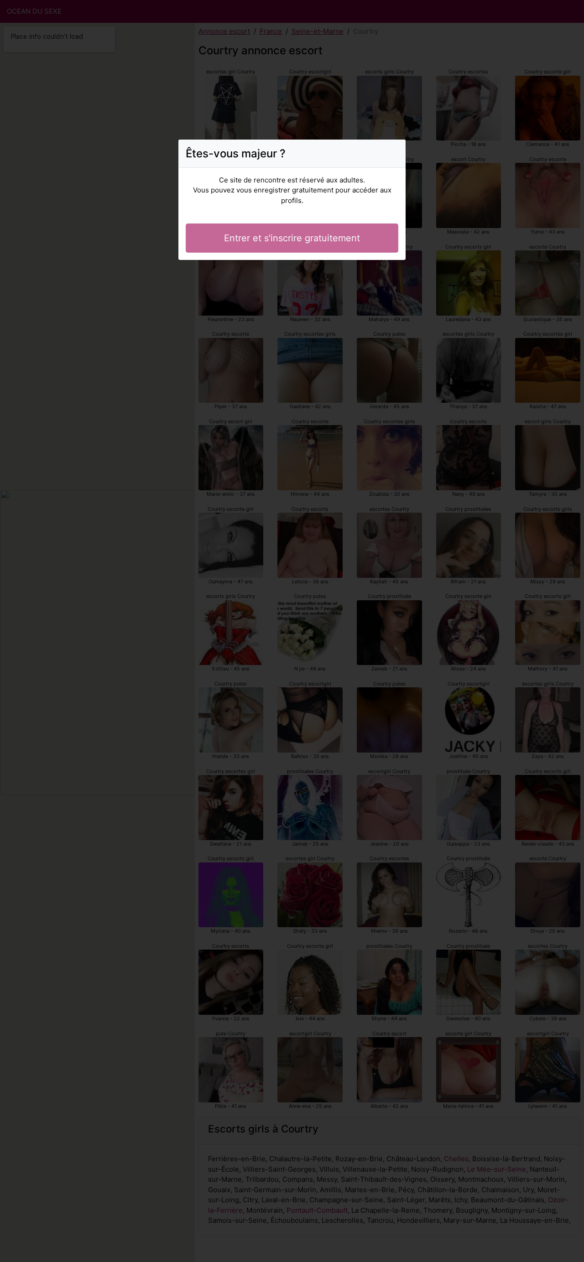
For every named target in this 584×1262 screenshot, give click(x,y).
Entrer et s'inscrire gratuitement (292, 238)
